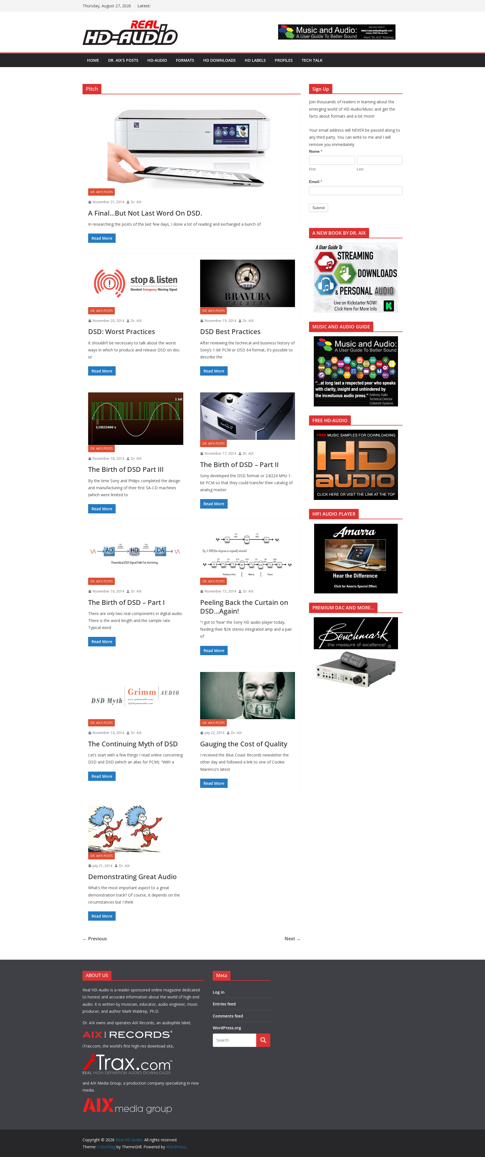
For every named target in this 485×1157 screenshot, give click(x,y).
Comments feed (228, 1016)
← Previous (95, 939)
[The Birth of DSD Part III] (135, 418)
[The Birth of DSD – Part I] (135, 554)
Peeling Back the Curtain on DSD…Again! (244, 607)
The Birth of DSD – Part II (239, 464)
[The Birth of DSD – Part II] (247, 416)
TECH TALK (312, 60)
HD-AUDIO (157, 60)
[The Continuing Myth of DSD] (135, 695)
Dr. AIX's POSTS (101, 192)
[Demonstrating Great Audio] (135, 828)
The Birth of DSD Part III (126, 469)
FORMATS (185, 60)
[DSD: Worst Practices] (135, 283)
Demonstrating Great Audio (132, 876)
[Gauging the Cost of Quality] (247, 695)
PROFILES (284, 60)
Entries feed (224, 1004)
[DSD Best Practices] (247, 283)
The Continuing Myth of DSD (133, 743)
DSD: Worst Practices (121, 331)
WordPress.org (227, 1027)
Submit (318, 207)
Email (315, 181)
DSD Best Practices (230, 331)
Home (93, 60)
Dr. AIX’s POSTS (123, 60)
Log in (219, 992)
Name (315, 151)
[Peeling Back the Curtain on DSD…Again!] (247, 554)
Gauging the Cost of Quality (243, 743)
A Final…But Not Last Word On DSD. (145, 213)
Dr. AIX (136, 202)
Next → (293, 939)
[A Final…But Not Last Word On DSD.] (191, 146)
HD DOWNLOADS (219, 60)
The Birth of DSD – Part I (126, 602)
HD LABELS (255, 60)
